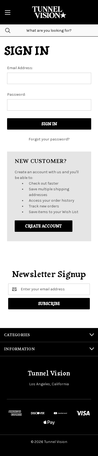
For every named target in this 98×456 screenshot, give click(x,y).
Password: (16, 94)
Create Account (43, 226)
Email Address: (20, 68)
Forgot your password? (49, 139)
